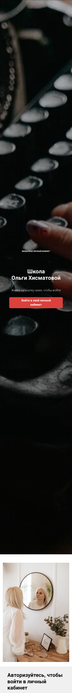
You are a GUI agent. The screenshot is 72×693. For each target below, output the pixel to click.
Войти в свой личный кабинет (36, 302)
